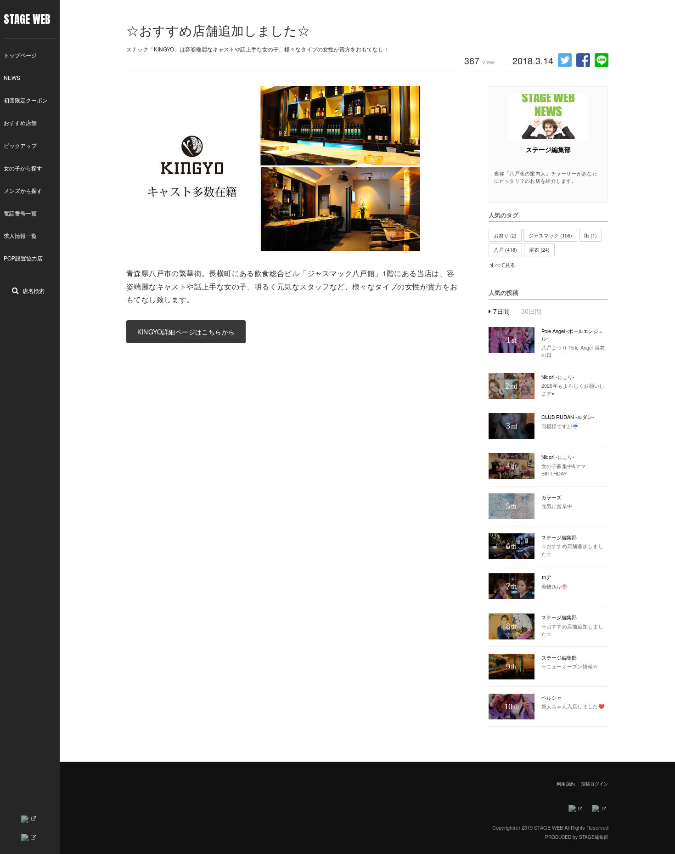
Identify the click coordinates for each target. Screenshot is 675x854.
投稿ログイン (594, 783)
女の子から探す (23, 168)
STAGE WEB (27, 19)
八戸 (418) (505, 249)
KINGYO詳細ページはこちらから (186, 331)
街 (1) (590, 235)
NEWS (12, 77)
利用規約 (566, 783)
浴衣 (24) (539, 249)
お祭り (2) (505, 235)
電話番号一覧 (20, 213)
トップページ (20, 55)
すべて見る (502, 264)
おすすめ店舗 (20, 122)
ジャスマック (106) (550, 235)
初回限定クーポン (26, 100)
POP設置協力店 (23, 258)
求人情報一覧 (20, 235)
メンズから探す (23, 190)
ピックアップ (20, 145)
